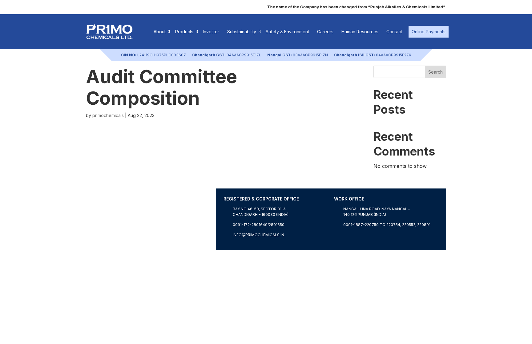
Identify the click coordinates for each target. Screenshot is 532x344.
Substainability (241, 31)
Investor (211, 31)
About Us (97, 246)
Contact (394, 31)
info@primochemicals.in (258, 235)
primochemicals (108, 115)
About (160, 31)
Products (184, 31)
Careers (325, 31)
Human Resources (359, 31)
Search (435, 72)
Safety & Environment (287, 31)
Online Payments (428, 31)
